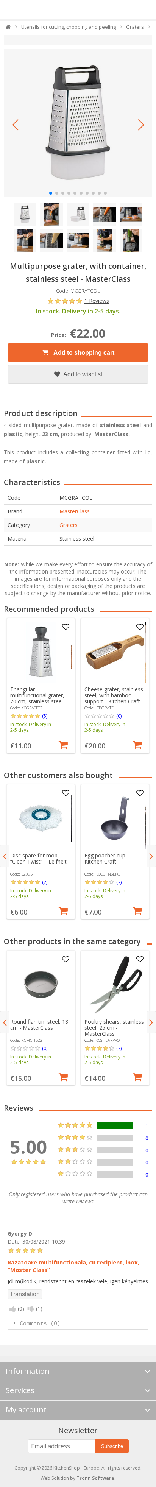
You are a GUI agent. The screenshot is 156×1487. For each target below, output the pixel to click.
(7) (119, 882)
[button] (15, 125)
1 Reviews (96, 300)
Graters (68, 524)
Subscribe (112, 1446)
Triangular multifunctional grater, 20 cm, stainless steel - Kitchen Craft (38, 698)
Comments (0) (40, 1323)
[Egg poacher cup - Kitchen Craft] (114, 818)
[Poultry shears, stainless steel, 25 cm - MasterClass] (114, 984)
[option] (41, 685)
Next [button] (151, 856)
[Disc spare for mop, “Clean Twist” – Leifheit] (40, 818)
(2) (44, 882)
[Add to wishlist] (66, 627)
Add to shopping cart (83, 352)
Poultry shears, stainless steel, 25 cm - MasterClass (114, 1027)
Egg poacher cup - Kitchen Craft (106, 858)
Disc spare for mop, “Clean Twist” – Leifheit (38, 858)
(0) (119, 715)
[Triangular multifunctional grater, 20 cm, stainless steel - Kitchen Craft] (40, 652)
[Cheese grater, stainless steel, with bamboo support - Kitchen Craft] (114, 652)
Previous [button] (4, 856)
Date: (14, 1241)
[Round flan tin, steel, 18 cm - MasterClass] (40, 984)
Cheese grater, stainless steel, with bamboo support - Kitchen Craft (113, 695)
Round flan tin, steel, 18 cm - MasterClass (39, 1024)
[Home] (8, 28)
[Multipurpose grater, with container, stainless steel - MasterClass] (78, 123)
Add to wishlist (82, 374)
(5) (44, 715)
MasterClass (74, 511)
